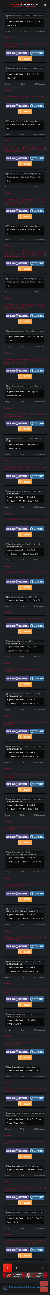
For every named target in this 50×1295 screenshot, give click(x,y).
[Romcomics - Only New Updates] (24, 5)
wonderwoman (9, 149)
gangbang (7, 151)
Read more (8, 38)
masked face (41, 414)
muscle (12, 363)
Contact (24, 1287)
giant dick (14, 46)
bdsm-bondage (40, 149)
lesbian (18, 363)
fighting (6, 361)
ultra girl (32, 361)
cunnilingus (18, 886)
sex (25, 256)
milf (17, 149)
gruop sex (24, 363)
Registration (32, 1287)
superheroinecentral (13, 44)
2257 (39, 1287)
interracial (13, 469)
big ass (6, 99)
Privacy (5, 1289)
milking (13, 151)
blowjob (24, 361)
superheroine (25, 44)
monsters (7, 46)
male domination (27, 149)
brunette (6, 1144)
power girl (33, 44)
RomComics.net (15, 1287)
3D (5, 44)
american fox (14, 147)
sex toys (26, 151)
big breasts (41, 44)
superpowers (41, 361)
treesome (39, 1243)
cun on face (24, 1243)
